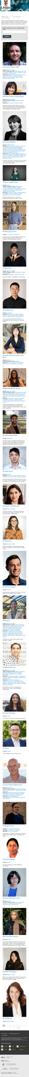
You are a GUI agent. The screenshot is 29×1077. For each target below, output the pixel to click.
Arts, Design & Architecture (13, 234)
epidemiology (10, 401)
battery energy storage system (15, 153)
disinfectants (10, 684)
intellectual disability (17, 76)
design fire (5, 157)
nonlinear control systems (13, 315)
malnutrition (11, 399)
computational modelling (18, 155)
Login (17, 2)
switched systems (11, 316)
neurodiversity (13, 363)
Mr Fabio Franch (8, 471)
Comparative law (14, 904)
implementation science (12, 633)
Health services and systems (15, 72)
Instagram (21, 1049)
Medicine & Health (11, 70)
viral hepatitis (11, 630)
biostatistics (5, 632)
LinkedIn (5, 1049)
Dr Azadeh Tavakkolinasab (11, 506)
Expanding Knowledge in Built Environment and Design (12, 149)
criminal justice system (17, 74)
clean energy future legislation (13, 154)
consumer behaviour (12, 362)
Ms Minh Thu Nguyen (10, 972)
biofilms (19, 682)
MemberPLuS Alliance (15, 1073)
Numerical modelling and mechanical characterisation (12, 190)
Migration (5, 397)
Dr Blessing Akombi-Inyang (11, 388)
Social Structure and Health (14, 830)
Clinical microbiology (17, 672)
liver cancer (10, 103)
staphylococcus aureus (8, 681)
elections (10, 475)
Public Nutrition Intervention (13, 393)
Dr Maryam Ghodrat (9, 142)
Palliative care (12, 73)
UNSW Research (5, 16)
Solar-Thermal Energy (12, 148)
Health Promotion (22, 396)
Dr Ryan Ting (7, 268)
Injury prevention (6, 273)
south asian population (13, 831)
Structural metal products (15, 195)
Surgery (23, 272)
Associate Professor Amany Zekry (13, 96)
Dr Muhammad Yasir (9, 667)
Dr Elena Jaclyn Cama (9, 231)
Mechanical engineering (15, 188)
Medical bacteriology (7, 672)
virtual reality (20, 362)
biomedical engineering (13, 796)
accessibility (20, 363)
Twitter (13, 1046)
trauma (19, 274)
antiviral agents (17, 683)
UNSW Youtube (22, 1046)
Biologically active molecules (15, 674)
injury (23, 274)
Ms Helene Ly (7, 541)
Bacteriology (5, 674)
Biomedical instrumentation (9, 790)
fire (24, 155)
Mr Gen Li (6, 748)
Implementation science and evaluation (11, 629)
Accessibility (5, 1035)
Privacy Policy (4, 1033)
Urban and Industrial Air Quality (14, 151)
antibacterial (10, 683)
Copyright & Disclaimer (14, 1033)
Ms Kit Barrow (7, 1018)
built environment (12, 157)
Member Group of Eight (9, 1057)
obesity (21, 103)
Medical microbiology (19, 671)
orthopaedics (11, 274)
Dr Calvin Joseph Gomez (10, 435)
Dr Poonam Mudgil (9, 859)
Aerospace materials (12, 187)
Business (9, 360)
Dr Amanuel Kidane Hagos (11, 67)
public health (16, 401)
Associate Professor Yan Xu (11, 898)
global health (11, 398)
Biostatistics (15, 627)
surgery (16, 274)
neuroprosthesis (6, 798)
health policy (12, 77)
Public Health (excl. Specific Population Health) (13, 793)
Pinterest (13, 1049)
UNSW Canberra (10, 145)
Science (8, 185)
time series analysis (12, 476)
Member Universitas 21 (7, 1061)
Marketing (17, 361)
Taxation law (18, 902)
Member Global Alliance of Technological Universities (11, 1064)
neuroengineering (6, 797)
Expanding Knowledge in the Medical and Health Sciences (14, 678)
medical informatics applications (18, 797)
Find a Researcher (17, 16)
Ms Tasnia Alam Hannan (10, 936)
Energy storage (11, 146)
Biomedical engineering (20, 789)
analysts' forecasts (17, 475)
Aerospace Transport (12, 192)
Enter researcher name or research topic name (14, 28)
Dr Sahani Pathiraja (9, 713)
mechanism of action (11, 682)
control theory (11, 314)
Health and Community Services (10, 396)
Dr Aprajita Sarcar (8, 826)
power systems (19, 316)
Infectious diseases (19, 624)
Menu (27, 2)
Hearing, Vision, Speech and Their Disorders (13, 795)
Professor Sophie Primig (10, 182)
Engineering (9, 313)
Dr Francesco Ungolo (9, 587)
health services (9, 76)
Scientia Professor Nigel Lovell (12, 785)
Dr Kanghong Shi (8, 310)
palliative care (6, 77)
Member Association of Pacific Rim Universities (14, 1069)
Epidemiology (12, 395)
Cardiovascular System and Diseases (16, 792)
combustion (9, 155)
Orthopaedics (18, 272)
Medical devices (19, 790)
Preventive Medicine (19, 395)
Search (22, 2)
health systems (19, 77)
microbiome (16, 103)
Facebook (5, 1046)
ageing (9, 74)
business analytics (22, 476)
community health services (9, 78)
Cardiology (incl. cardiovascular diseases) (12, 626)
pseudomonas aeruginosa (13, 680)
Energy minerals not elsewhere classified (14, 151)
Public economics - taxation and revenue (13, 902)
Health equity (18, 71)
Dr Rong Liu (6, 620)
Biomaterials (5, 675)
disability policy (6, 363)
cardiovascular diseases (13, 634)
